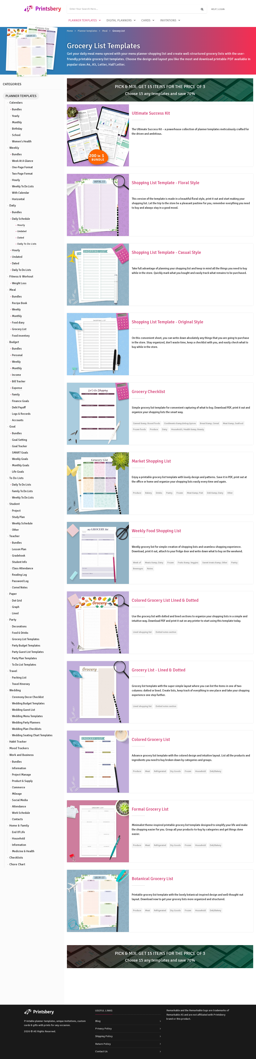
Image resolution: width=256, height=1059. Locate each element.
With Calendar (20, 192)
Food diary (18, 322)
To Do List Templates (24, 664)
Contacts (17, 819)
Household (18, 838)
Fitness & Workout (21, 276)
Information (19, 768)
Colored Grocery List (151, 739)
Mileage (17, 793)
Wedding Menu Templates (27, 716)
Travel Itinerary (21, 684)
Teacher (14, 536)
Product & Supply (22, 781)
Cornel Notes (20, 587)
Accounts (17, 420)
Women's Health (21, 141)
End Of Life (18, 832)
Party (12, 620)
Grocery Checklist (148, 391)
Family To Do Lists (22, 491)
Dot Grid (17, 600)
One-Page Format (22, 167)
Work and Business (21, 755)
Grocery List (19, 329)
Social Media (20, 800)
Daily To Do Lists (26, 243)
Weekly (14, 148)
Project (16, 510)
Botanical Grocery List (152, 878)
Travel (13, 671)
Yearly (15, 116)
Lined (15, 613)
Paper (13, 594)
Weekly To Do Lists (23, 186)
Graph (15, 607)
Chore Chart (17, 864)
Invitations (168, 20)
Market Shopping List (151, 461)
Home (70, 30)
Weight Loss (19, 283)
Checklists (16, 857)
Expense (17, 388)
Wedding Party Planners (26, 722)
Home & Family (19, 825)
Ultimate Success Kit (151, 113)
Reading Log (19, 574)
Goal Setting (19, 440)
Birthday (17, 128)
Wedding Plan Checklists (26, 729)
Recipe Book (19, 303)
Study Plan (18, 517)
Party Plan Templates (24, 658)
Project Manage (21, 774)
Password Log (20, 581)
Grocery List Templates (25, 639)
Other (15, 529)
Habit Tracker (18, 742)
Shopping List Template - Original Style (167, 322)
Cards (145, 20)
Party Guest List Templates (28, 652)
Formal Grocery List (150, 809)
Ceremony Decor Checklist (28, 697)
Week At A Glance (22, 161)
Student (14, 504)
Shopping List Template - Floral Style (165, 182)
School (16, 135)
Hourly (16, 180)
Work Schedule (21, 813)
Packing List (19, 677)
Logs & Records (21, 414)
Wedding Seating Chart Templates (32, 735)
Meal (105, 30)
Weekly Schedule (22, 523)
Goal (12, 426)
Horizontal (18, 199)
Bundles (17, 109)
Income (16, 375)
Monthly (17, 122)
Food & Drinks (20, 633)
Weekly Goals (20, 459)
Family (16, 394)
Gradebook (18, 555)
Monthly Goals (20, 465)
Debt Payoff (19, 407)
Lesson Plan (19, 549)
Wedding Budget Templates (28, 703)
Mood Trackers (19, 748)
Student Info (19, 562)
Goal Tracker (19, 446)
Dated (20, 237)
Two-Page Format (22, 173)
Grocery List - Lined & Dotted (158, 670)
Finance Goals (20, 401)
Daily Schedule (21, 218)
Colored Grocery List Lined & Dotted (165, 600)
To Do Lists (16, 478)
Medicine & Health (23, 851)
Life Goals (18, 471)
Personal (17, 355)
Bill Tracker (18, 381)
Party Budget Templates (26, 645)
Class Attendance (22, 568)
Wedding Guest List (23, 709)
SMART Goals (20, 452)
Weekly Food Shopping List (156, 531)
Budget (14, 342)
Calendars (15, 103)
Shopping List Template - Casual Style (166, 252)
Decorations (19, 626)
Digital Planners (119, 20)
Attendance (19, 806)
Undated (21, 231)
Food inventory (21, 335)
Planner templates (82, 20)
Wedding (15, 690)
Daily (12, 205)
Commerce (18, 787)
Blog (97, 1021)
